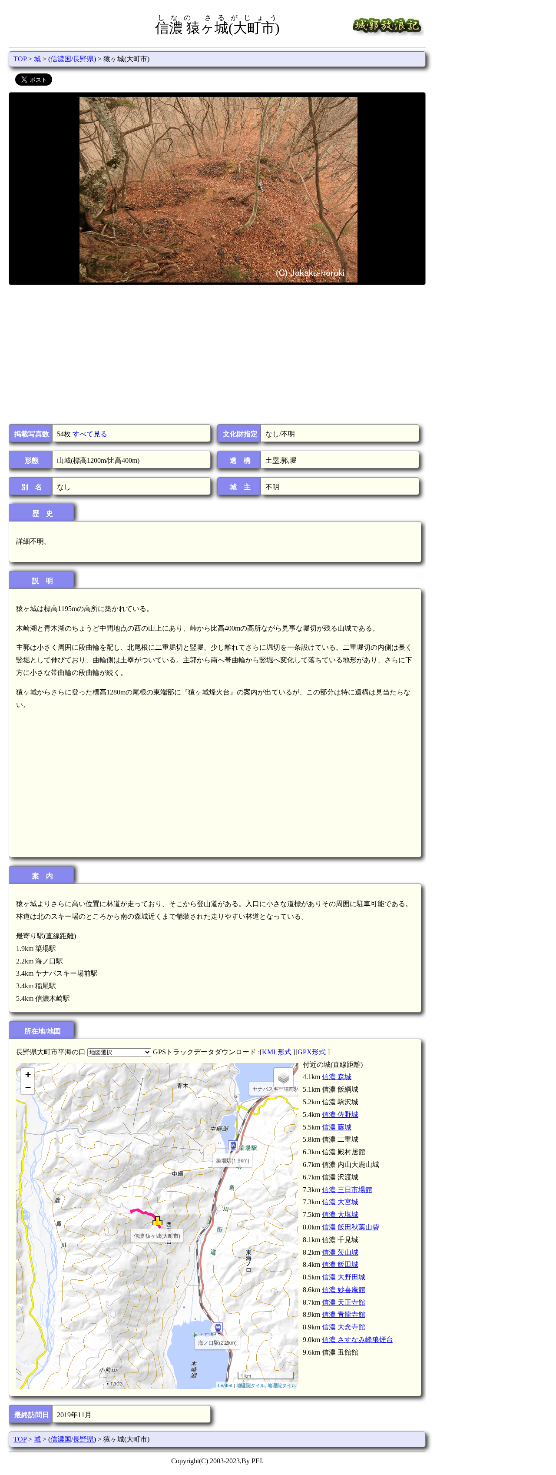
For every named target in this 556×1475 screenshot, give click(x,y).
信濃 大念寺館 (343, 1327)
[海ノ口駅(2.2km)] (217, 1327)
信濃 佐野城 (340, 1114)
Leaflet (225, 1385)
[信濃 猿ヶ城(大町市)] (157, 1220)
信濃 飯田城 (340, 1264)
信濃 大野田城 (343, 1277)
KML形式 (276, 1052)
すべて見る (90, 434)
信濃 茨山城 (340, 1252)
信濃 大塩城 (340, 1214)
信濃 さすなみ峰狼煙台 (357, 1339)
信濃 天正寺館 (343, 1302)
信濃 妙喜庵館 (343, 1289)
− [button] (28, 1087)
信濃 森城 (336, 1076)
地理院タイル (250, 1385)
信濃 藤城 (336, 1127)
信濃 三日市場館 (347, 1189)
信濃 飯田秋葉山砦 (350, 1227)
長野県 (83, 59)
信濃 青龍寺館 (343, 1314)
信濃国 (60, 59)
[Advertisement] (217, 354)
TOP (19, 59)
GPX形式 (312, 1052)
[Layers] (283, 1077)
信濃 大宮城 (340, 1202)
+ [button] (28, 1074)
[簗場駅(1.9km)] (233, 1145)
